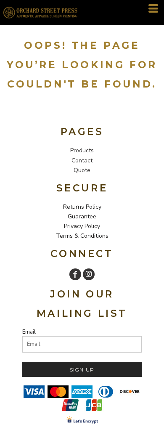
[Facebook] (75, 274)
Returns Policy (82, 207)
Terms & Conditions (82, 236)
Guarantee (82, 216)
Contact (82, 161)
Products (82, 150)
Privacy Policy (82, 226)
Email (29, 332)
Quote (82, 170)
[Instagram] (89, 274)
